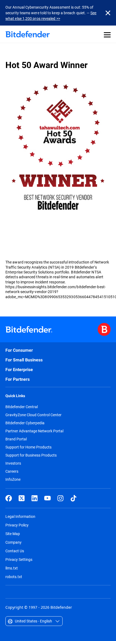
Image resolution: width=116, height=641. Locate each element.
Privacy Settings (18, 559)
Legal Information (20, 516)
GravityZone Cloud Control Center (33, 414)
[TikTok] (73, 498)
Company (13, 542)
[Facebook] (8, 498)
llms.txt (11, 568)
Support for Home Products (28, 447)
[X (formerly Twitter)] (21, 498)
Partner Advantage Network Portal (34, 431)
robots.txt (13, 576)
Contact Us (14, 550)
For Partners (17, 379)
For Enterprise (19, 369)
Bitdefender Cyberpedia (25, 423)
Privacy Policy (17, 525)
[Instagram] (60, 498)
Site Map (12, 533)
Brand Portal (16, 439)
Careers (11, 471)
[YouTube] (47, 498)
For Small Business (24, 359)
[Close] (108, 13)
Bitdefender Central (21, 406)
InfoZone (13, 479)
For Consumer (19, 350)
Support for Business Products (31, 455)
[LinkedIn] (34, 498)
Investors (13, 463)
